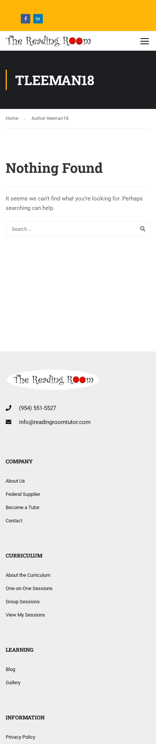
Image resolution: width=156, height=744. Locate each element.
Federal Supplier (23, 494)
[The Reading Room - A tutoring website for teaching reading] (48, 43)
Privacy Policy (20, 737)
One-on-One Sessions (29, 588)
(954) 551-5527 (37, 408)
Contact (14, 520)
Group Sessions (23, 601)
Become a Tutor (22, 507)
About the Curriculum (28, 575)
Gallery (13, 682)
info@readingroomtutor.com (54, 422)
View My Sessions (25, 615)
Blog (10, 669)
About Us (15, 481)
